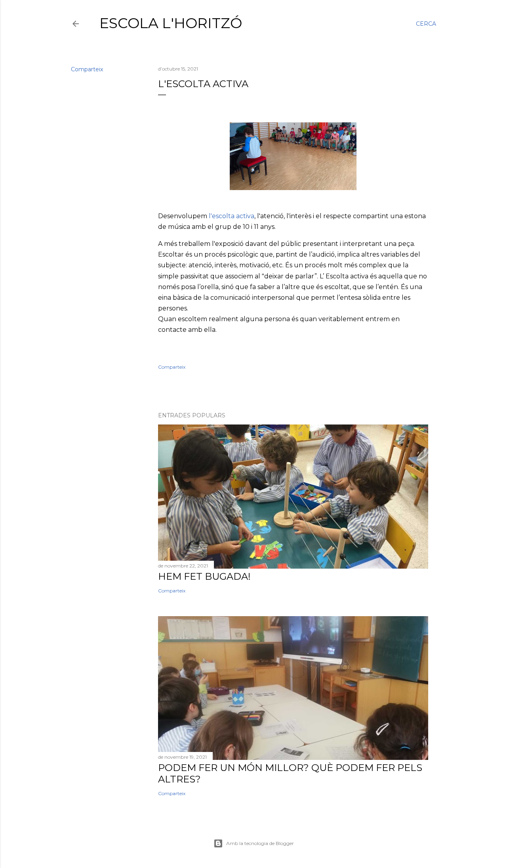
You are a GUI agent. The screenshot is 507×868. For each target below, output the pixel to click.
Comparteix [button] (87, 69)
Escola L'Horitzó (170, 23)
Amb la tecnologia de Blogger (260, 843)
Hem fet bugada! (204, 576)
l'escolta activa (231, 216)
